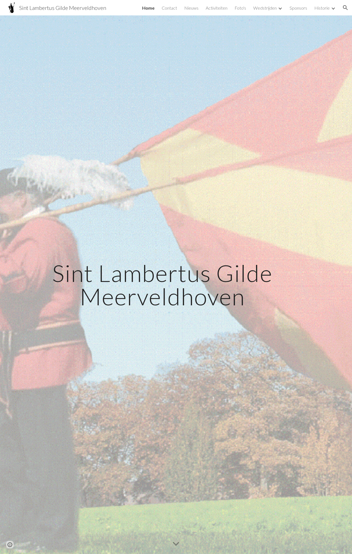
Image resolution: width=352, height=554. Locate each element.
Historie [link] (322, 7)
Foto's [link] (240, 7)
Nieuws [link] (191, 7)
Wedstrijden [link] (265, 7)
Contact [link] (169, 7)
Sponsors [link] (298, 7)
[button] (345, 7)
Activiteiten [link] (216, 7)
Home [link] (148, 7)
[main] (162, 285)
